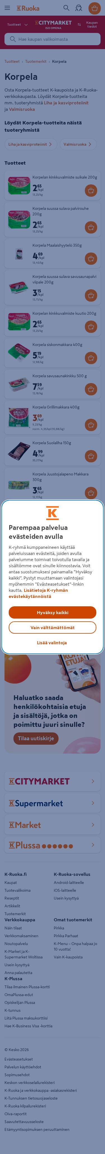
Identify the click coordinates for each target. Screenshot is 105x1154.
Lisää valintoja (52, 642)
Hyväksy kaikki (52, 612)
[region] (52, 577)
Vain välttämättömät (53, 627)
